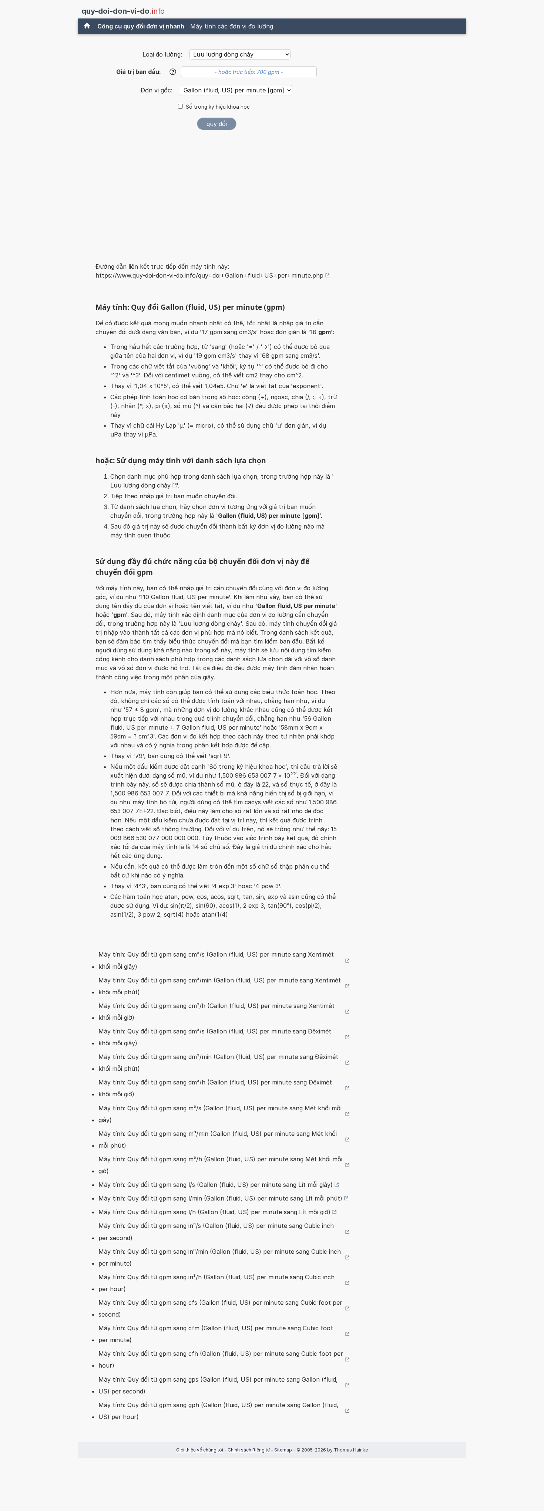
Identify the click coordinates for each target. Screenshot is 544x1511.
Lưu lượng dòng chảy (140, 485)
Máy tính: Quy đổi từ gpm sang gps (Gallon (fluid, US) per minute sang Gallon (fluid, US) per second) (218, 1385)
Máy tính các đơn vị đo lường (231, 26)
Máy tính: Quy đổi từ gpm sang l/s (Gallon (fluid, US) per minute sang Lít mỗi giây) (215, 1184)
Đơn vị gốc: (157, 90)
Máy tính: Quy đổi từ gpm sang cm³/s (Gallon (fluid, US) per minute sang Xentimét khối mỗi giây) (216, 960)
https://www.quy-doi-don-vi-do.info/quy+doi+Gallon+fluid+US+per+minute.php (209, 275)
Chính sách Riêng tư (249, 1450)
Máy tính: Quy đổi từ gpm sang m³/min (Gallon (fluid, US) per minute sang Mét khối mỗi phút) (217, 1139)
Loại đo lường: (162, 54)
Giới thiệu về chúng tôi (199, 1450)
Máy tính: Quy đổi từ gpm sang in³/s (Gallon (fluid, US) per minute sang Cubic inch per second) (216, 1231)
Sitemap (283, 1450)
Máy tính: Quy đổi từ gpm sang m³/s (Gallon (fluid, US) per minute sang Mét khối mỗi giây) (220, 1114)
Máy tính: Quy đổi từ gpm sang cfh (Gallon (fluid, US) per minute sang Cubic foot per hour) (220, 1359)
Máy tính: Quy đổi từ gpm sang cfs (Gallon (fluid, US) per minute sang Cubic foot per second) (220, 1308)
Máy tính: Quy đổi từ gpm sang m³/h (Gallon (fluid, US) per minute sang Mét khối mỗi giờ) (220, 1165)
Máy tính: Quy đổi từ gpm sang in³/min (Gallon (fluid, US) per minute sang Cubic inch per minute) (219, 1257)
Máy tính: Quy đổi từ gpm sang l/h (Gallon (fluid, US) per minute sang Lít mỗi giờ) (214, 1212)
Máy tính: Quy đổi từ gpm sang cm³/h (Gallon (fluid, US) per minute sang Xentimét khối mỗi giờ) (216, 1011)
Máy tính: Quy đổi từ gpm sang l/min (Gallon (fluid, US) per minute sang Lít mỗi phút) (220, 1198)
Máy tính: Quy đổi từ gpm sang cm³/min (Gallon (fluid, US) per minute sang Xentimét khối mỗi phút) (219, 986)
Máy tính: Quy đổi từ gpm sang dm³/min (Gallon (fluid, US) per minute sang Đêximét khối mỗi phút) (218, 1062)
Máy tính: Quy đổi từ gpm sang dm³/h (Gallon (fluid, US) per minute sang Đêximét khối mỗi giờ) (215, 1088)
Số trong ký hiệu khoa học (218, 107)
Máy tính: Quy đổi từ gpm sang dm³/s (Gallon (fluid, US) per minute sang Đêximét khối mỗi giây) (214, 1037)
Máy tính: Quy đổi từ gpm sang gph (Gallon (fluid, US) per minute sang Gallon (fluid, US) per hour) (218, 1410)
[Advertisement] (216, 191)
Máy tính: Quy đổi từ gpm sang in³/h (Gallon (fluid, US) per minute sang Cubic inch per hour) (216, 1283)
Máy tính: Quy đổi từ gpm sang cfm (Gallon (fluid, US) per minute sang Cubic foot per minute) (215, 1334)
